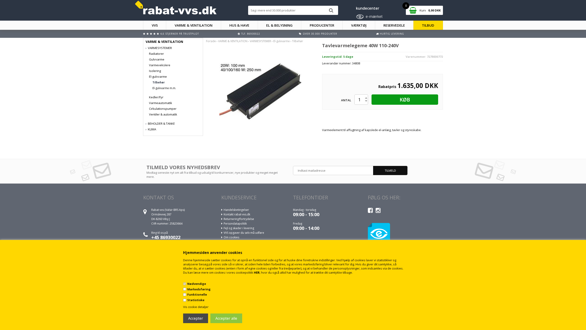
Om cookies (231, 237)
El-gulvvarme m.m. (164, 88)
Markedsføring (199, 289)
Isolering (155, 71)
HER (257, 272)
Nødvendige (196, 284)
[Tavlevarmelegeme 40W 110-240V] (260, 90)
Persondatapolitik (235, 224)
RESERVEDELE (394, 25)
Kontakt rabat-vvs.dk (237, 214)
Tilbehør (158, 82)
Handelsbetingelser (236, 210)
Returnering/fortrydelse (239, 219)
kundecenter (367, 8)
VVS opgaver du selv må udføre (244, 233)
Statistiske (195, 300)
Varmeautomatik (160, 103)
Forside (211, 41)
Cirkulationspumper (162, 109)
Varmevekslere (159, 65)
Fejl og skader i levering (239, 228)
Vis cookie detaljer (196, 307)
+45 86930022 (165, 237)
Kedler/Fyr (156, 97)
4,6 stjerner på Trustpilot (179, 33)
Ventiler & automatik (163, 114)
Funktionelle (197, 294)
